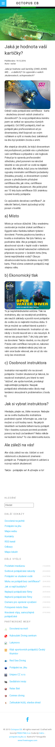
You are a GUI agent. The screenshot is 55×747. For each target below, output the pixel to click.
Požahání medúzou (15, 565)
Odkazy (9, 546)
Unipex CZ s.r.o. (17, 674)
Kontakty (9, 536)
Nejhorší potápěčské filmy (18, 597)
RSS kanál (10, 541)
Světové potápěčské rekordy (20, 571)
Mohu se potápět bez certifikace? (22, 581)
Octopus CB (27, 3)
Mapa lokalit (11, 551)
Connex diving (16, 695)
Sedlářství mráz (17, 681)
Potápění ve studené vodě (18, 576)
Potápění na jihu (13, 526)
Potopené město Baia (16, 607)
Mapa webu (11, 531)
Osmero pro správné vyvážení (20, 602)
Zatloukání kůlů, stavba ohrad (24, 702)
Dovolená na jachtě (14, 520)
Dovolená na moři (18, 628)
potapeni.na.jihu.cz (17, 736)
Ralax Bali (14, 688)
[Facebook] (27, 720)
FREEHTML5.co (24, 733)
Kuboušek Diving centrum (23, 635)
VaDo (41, 733)
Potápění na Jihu (18, 667)
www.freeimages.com (27, 740)
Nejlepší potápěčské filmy (18, 591)
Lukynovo (14, 642)
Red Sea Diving (17, 660)
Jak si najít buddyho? (16, 586)
